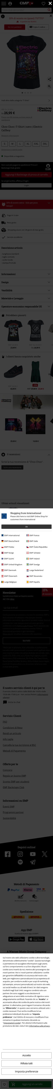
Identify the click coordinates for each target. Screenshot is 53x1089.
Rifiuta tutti (26, 1063)
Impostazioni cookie (12, 1023)
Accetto (26, 1055)
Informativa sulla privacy (39, 1026)
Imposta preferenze (26, 1071)
